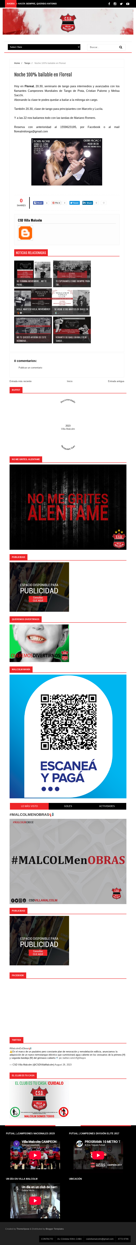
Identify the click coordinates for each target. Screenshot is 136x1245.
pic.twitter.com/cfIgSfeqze (72, 1058)
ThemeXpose (22, 1229)
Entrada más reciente (21, 381)
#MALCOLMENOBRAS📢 (32, 814)
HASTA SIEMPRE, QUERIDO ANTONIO (37, 3)
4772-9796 (123, 1239)
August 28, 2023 (63, 1064)
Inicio (69, 381)
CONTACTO (47, 1239)
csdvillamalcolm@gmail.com (100, 1239)
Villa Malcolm (68, 429)
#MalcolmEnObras (19, 1048)
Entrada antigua (116, 381)
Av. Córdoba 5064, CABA (69, 1239)
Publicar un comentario (30, 367)
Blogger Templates (55, 1229)
